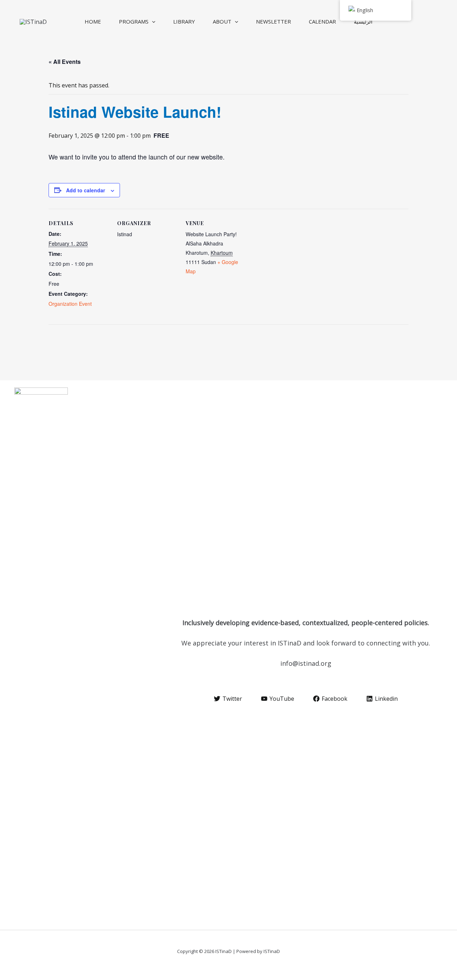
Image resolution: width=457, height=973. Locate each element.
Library (184, 21)
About (222, 21)
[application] (152, 21)
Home (93, 21)
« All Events (65, 61)
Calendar (322, 21)
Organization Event (70, 303)
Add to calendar (85, 190)
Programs (134, 21)
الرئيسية (363, 21)
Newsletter (273, 21)
